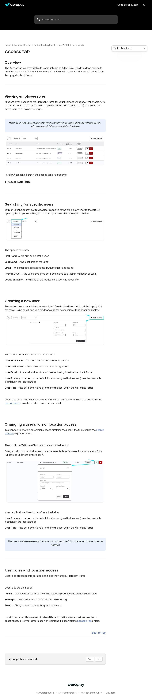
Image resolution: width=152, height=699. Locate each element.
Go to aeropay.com (127, 4)
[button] (144, 5)
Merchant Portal (22, 45)
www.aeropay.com (45, 692)
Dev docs (110, 692)
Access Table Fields (19, 181)
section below (12, 403)
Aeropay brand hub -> (91, 692)
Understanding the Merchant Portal (51, 45)
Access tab (78, 45)
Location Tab (84, 620)
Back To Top (99, 632)
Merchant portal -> (67, 692)
